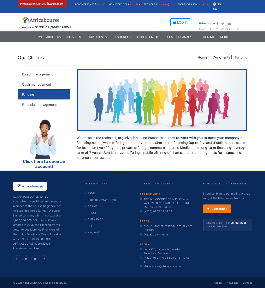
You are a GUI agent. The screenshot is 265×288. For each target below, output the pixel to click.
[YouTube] (35, 258)
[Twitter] (25, 258)
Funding (28, 94)
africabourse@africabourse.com (163, 266)
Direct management (37, 74)
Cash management (36, 84)
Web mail (94, 232)
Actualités (232, 282)
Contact (247, 282)
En (215, 9)
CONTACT (210, 37)
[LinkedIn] (44, 258)
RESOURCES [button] (122, 37)
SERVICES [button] (74, 37)
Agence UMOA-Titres (102, 199)
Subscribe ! (219, 208)
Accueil (218, 282)
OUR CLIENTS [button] (98, 37)
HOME (38, 37)
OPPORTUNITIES (148, 37)
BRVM (92, 193)
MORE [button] (224, 37)
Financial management (39, 105)
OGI (90, 226)
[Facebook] (16, 258)
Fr (220, 4)
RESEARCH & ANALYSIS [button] (180, 37)
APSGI (92, 212)
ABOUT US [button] (54, 37)
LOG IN (182, 22)
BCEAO (92, 206)
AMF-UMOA (95, 219)
